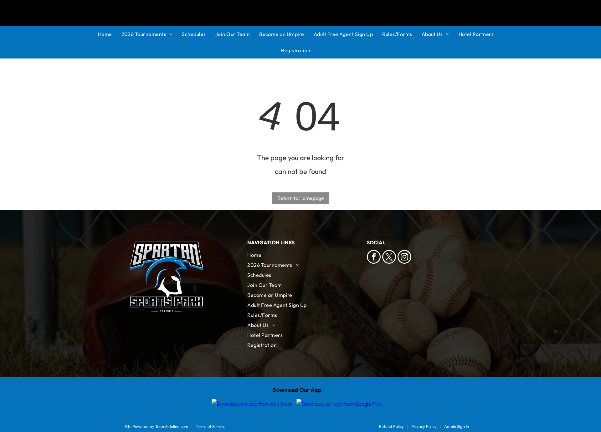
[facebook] (374, 257)
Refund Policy (391, 426)
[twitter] (389, 257)
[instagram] (404, 257)
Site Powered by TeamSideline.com (156, 426)
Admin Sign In (456, 426)
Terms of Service (210, 426)
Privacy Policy (424, 426)
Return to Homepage (300, 198)
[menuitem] (109, 34)
